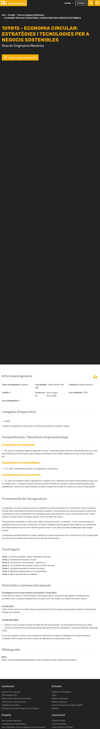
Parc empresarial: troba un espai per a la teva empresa (23, 727)
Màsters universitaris (60, 698)
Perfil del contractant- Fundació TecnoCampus (20, 708)
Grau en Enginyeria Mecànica (31, 15)
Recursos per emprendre (11, 721)
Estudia (11, 15)
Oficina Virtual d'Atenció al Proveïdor (16, 698)
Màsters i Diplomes (59, 702)
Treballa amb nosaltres (11, 705)
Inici (3, 15)
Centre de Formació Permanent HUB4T (67, 705)
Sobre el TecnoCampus (11, 692)
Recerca (55, 708)
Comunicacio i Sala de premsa (14, 702)
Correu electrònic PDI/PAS (62, 727)
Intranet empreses (59, 724)
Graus (54, 695)
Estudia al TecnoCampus (61, 692)
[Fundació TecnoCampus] (13, 3)
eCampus (81, 3)
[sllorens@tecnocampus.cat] (54, 396)
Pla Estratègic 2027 (9, 695)
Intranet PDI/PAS (58, 721)
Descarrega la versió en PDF (23, 58)
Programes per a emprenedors (14, 724)
